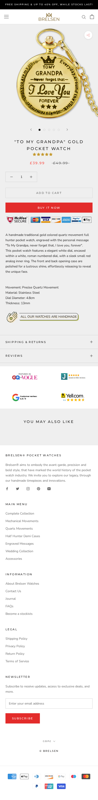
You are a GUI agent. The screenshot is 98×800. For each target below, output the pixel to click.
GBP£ (47, 741)
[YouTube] (49, 488)
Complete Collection (19, 513)
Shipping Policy (16, 638)
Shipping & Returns (25, 342)
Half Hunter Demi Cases (22, 536)
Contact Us (13, 591)
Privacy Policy (15, 646)
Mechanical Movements (22, 521)
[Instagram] (28, 488)
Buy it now (49, 207)
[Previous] (31, 130)
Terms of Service (17, 661)
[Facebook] (7, 488)
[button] (43, 154)
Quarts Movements (19, 528)
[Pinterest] (38, 488)
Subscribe (22, 718)
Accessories (13, 559)
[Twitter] (17, 488)
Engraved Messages (19, 543)
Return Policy (14, 654)
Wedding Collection (19, 551)
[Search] (84, 17)
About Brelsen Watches (22, 583)
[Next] (67, 130)
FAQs (9, 606)
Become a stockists (19, 614)
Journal (10, 599)
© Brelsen (49, 750)
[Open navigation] (6, 16)
